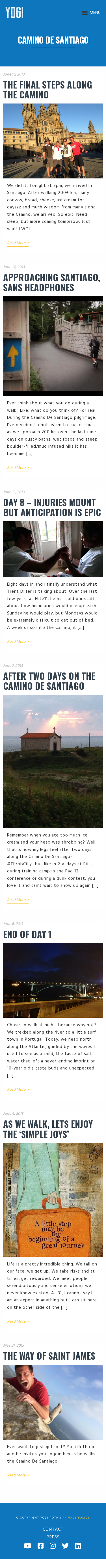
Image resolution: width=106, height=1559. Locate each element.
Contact (53, 1529)
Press (53, 1537)
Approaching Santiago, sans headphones (51, 282)
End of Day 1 (27, 934)
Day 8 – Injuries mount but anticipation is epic (52, 507)
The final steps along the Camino (47, 89)
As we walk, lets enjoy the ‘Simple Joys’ (48, 1128)
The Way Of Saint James (49, 1355)
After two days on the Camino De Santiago (49, 680)
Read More (18, 243)
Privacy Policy (76, 1517)
